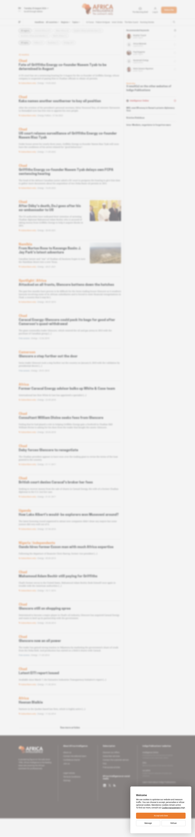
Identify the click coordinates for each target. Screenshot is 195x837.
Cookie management (171, 808)
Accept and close (161, 816)
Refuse (173, 823)
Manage (148, 823)
